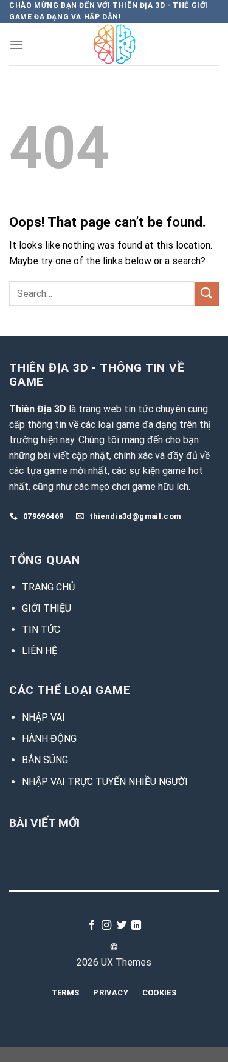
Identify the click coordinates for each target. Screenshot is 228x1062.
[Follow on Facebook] (92, 925)
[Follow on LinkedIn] (136, 925)
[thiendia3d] (114, 44)
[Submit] (207, 294)
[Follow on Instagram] (106, 925)
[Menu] (16, 44)
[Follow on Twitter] (121, 925)
